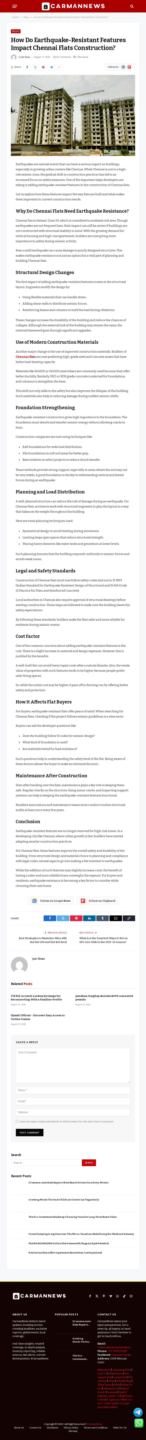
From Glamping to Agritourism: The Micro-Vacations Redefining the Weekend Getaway (81, 1234)
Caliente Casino (106, 1396)
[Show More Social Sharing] (59, 67)
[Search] (132, 6)
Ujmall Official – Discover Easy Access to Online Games (38, 1017)
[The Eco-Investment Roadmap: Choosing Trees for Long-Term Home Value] (18, 1221)
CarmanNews (94, 1424)
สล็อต (111, 1381)
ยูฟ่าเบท (114, 1399)
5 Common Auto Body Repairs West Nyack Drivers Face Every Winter (68, 1182)
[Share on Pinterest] (43, 67)
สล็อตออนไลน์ (111, 1388)
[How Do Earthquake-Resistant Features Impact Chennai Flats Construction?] (73, 115)
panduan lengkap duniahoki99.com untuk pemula (104, 997)
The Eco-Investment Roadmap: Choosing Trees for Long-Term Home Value (72, 1217)
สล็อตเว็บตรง (115, 1373)
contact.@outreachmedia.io (114, 1347)
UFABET (103, 1399)
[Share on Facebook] (27, 67)
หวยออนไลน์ (120, 1377)
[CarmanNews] (73, 6)
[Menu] (14, 6)
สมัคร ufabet (112, 1403)
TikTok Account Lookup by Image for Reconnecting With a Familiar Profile (36, 997)
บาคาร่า (101, 1373)
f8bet (124, 1399)
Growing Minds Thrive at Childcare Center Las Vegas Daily (63, 1199)
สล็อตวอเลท (104, 1369)
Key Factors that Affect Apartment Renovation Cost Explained (65, 1252)
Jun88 (122, 1392)
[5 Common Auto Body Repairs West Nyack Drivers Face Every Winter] (18, 1186)
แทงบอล (112, 1392)
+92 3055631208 (117, 1351)
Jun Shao (25, 57)
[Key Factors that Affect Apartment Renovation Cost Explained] (18, 1256)
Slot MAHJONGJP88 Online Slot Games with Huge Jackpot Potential (68, 1243)
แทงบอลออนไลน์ (122, 1369)
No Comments (63, 57)
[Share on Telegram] (51, 67)
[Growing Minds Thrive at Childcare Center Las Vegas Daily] (18, 1203)
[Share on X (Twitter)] (35, 67)
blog (15, 31)
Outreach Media (121, 1354)
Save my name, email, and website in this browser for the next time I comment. (67, 1121)
